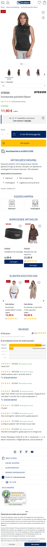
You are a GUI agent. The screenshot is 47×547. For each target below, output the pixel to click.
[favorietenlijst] (39, 2)
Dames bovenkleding (12, 7)
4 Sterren (4, 348)
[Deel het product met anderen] (43, 17)
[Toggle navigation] (2, 2)
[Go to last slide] (3, 300)
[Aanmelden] (7, 2)
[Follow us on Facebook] (20, 452)
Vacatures (14, 477)
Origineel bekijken (10, 377)
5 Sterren (4, 345)
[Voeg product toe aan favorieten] (43, 12)
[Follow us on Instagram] (15, 452)
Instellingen (12, 544)
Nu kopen (24, 143)
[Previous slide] (2, 74)
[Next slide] (44, 74)
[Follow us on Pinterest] (26, 452)
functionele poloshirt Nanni (29, 7)
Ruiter (3, 7)
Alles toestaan (35, 544)
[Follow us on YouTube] (32, 452)
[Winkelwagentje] (44, 2)
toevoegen (33, 265)
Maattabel (9, 82)
